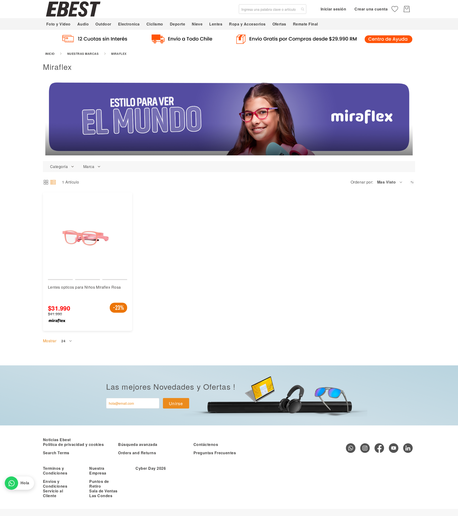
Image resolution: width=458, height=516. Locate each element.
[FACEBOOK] (379, 448)
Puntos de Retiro (99, 484)
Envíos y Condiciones (55, 484)
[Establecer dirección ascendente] (412, 182)
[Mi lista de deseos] (395, 9)
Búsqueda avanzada (137, 444)
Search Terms (56, 452)
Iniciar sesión (333, 9)
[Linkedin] (408, 448)
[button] (390, 182)
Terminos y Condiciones (55, 470)
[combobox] (272, 9)
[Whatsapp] (350, 448)
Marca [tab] (88, 166)
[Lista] (53, 182)
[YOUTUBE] (393, 448)
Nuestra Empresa (97, 470)
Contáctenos (205, 444)
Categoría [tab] (59, 166)
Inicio (50, 53)
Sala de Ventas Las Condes (103, 493)
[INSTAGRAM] (365, 448)
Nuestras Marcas (83, 53)
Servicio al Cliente (53, 493)
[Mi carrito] (406, 9)
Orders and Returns (137, 452)
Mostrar (49, 340)
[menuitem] (58, 24)
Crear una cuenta (371, 9)
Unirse (176, 403)
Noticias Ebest (57, 439)
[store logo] (73, 8)
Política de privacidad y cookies (73, 444)
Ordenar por (361, 182)
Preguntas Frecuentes (214, 452)
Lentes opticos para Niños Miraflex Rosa (84, 287)
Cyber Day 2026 (150, 468)
